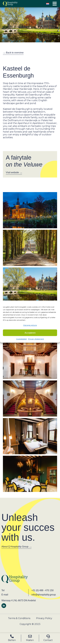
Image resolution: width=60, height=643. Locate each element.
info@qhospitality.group (43, 594)
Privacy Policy (44, 618)
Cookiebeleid (21, 339)
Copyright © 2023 (30, 624)
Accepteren (30, 332)
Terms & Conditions (19, 618)
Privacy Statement (36, 339)
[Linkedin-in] (3, 605)
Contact (48, 640)
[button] (54, 3)
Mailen (30, 640)
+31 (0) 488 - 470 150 (42, 590)
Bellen (12, 640)
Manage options (30, 325)
